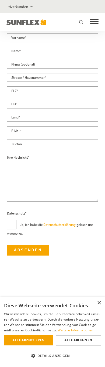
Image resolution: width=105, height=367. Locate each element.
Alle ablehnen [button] (78, 340)
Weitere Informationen (75, 330)
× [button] (99, 303)
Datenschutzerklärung (59, 224)
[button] (52, 356)
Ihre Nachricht (18, 157)
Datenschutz (16, 213)
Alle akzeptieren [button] (28, 340)
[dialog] (52, 332)
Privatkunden (17, 6)
